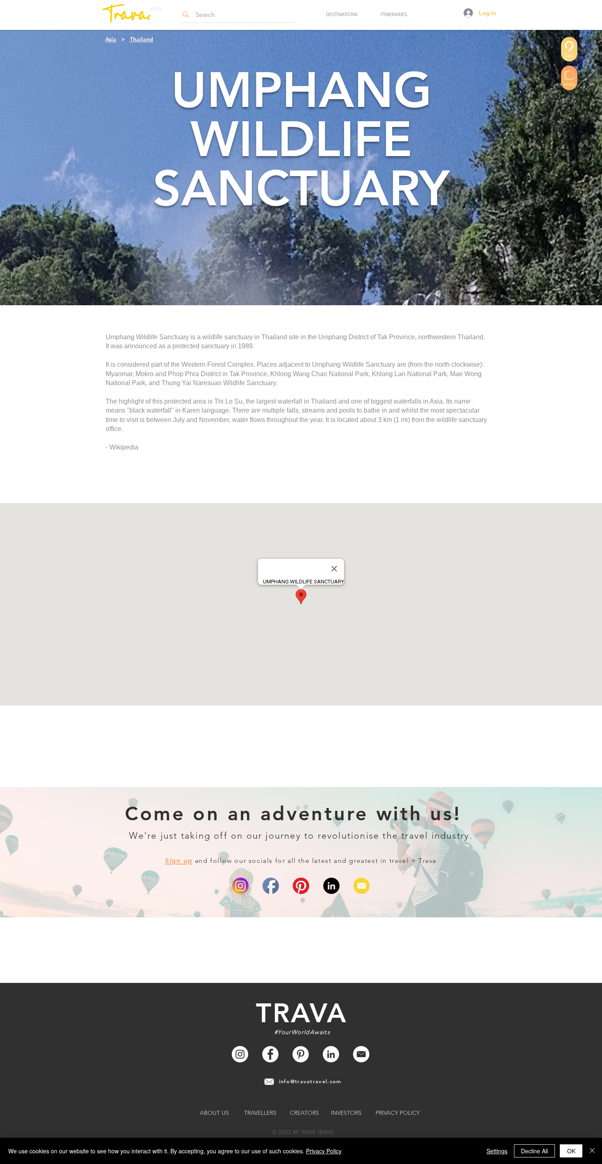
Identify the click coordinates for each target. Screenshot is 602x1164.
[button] (341, 14)
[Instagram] (240, 1054)
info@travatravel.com (310, 1081)
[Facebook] (270, 1054)
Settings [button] (497, 1151)
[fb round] (271, 886)
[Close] (592, 1150)
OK (571, 1151)
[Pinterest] (301, 886)
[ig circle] (240, 886)
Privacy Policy (324, 1151)
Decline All (534, 1151)
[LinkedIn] (331, 886)
